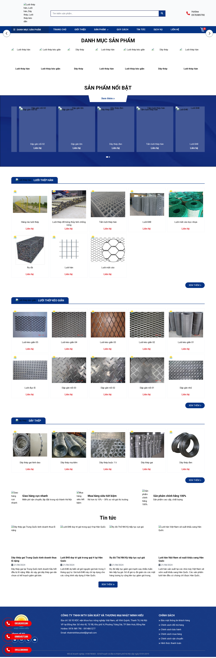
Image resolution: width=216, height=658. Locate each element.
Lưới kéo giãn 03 (108, 342)
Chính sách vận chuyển (172, 638)
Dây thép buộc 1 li (108, 462)
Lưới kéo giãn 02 (147, 342)
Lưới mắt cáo (108, 267)
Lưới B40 (186, 144)
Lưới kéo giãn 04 (69, 342)
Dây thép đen (108, 144)
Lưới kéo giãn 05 (30, 342)
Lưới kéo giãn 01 (186, 342)
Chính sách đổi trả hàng (172, 625)
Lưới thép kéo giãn (50, 68)
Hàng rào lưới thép (30, 222)
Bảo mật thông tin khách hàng (175, 620)
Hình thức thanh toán (171, 643)
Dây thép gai (147, 462)
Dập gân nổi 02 (30, 144)
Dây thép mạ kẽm (69, 462)
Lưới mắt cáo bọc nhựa (186, 222)
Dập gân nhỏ (186, 387)
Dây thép (78, 68)
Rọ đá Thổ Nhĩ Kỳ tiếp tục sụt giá (127, 557)
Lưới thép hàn (22, 68)
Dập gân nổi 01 (147, 387)
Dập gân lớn (69, 144)
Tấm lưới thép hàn (147, 144)
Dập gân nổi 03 (69, 387)
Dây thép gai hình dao (30, 462)
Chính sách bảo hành (171, 629)
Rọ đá (30, 267)
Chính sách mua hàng (171, 634)
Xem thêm (107, 98)
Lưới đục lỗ (30, 387)
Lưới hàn (69, 267)
